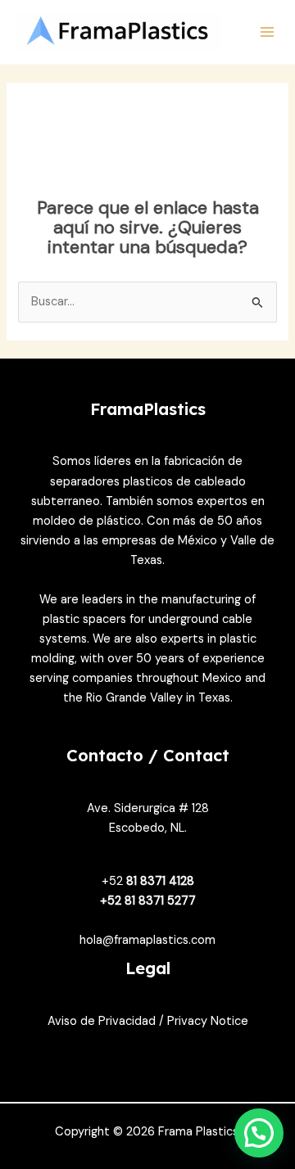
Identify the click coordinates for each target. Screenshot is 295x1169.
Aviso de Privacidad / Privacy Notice (148, 1021)
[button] (259, 1133)
